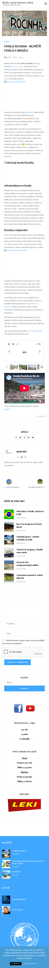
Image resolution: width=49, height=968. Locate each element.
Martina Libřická (19, 899)
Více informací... (31, 964)
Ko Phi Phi (16, 872)
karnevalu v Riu (16, 67)
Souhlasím (15, 964)
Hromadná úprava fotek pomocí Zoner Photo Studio (28, 862)
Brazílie (7, 41)
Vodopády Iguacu (19, 851)
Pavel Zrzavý (17, 910)
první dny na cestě (33, 331)
